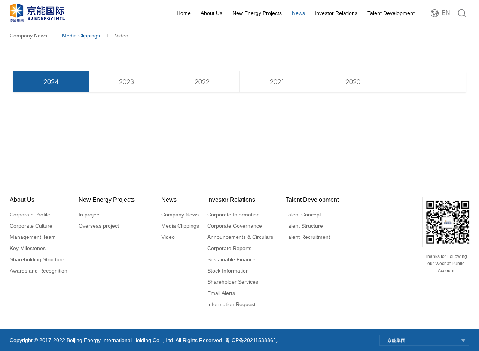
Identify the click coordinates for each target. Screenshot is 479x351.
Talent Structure (304, 226)
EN (446, 13)
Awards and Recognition (38, 271)
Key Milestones (28, 248)
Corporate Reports (229, 248)
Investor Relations (336, 13)
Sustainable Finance (231, 259)
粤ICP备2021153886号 (251, 340)
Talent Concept (303, 215)
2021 (277, 81)
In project (90, 215)
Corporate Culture (31, 226)
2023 (126, 81)
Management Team (33, 237)
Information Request (231, 304)
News (298, 13)
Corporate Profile (30, 215)
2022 (202, 81)
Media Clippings (81, 36)
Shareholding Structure (37, 259)
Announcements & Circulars (240, 237)
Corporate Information (233, 215)
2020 (352, 81)
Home (184, 13)
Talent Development (391, 13)
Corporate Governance (234, 226)
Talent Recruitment (308, 237)
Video (121, 36)
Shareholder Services (232, 282)
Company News (28, 36)
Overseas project (99, 226)
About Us (211, 13)
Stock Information (228, 271)
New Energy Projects (257, 13)
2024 (50, 81)
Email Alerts (221, 293)
